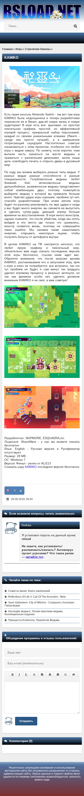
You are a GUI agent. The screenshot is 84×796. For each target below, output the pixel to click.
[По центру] (50, 674)
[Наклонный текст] (19, 674)
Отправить (26, 721)
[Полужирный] (12, 674)
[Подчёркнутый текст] (26, 674)
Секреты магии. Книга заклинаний (29, 590)
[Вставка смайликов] (65, 674)
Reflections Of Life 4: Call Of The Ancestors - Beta (37, 596)
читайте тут (34, 557)
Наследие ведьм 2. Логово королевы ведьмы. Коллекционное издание (34, 613)
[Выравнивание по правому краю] (57, 674)
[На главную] (42, 10)
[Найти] (75, 26)
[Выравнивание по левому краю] (42, 674)
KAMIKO (31, 466)
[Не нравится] (8, 490)
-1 (14, 490)
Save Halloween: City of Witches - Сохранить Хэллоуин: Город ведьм (40, 604)
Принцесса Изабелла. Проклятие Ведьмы (34, 620)
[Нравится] (21, 490)
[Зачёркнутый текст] (34, 674)
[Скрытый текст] (73, 674)
